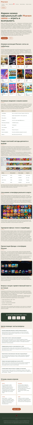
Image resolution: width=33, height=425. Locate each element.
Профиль (3, 7)
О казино (2, 4)
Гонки (7, 4)
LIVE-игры (3, 5)
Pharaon (4, 2)
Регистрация (4, 38)
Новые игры (11, 4)
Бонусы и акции (28, 4)
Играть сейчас (16, 409)
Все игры (17, 4)
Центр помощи (22, 4)
